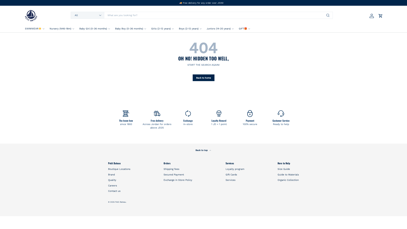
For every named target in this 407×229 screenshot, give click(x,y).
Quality (112, 180)
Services (230, 180)
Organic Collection (288, 180)
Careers (112, 185)
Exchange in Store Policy (178, 180)
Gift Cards (231, 174)
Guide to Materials (288, 174)
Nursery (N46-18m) (60, 28)
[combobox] (201, 15)
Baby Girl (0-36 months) (93, 28)
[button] (380, 15)
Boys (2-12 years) (189, 28)
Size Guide (284, 169)
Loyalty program (235, 169)
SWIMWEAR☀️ (33, 28)
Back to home (203, 77)
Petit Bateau (120, 202)
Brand (111, 174)
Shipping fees (171, 169)
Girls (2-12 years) (161, 28)
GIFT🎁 (243, 28)
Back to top (202, 150)
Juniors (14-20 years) (219, 28)
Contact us (114, 191)
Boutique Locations (119, 169)
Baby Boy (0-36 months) (129, 28)
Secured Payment (174, 174)
